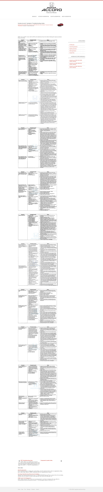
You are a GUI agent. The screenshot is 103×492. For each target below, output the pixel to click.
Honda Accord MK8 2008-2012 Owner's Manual (76, 64)
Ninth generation (66, 16)
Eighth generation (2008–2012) (23, 24)
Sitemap (28, 489)
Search (37, 489)
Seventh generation (43, 16)
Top (25, 489)
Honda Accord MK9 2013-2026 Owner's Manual (76, 61)
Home (19, 489)
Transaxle (47, 24)
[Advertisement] (41, 31)
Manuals (34, 16)
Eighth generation (55, 16)
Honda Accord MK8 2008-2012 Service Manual (37, 24)
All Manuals (72, 44)
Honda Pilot (72, 52)
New (22, 489)
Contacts (33, 489)
